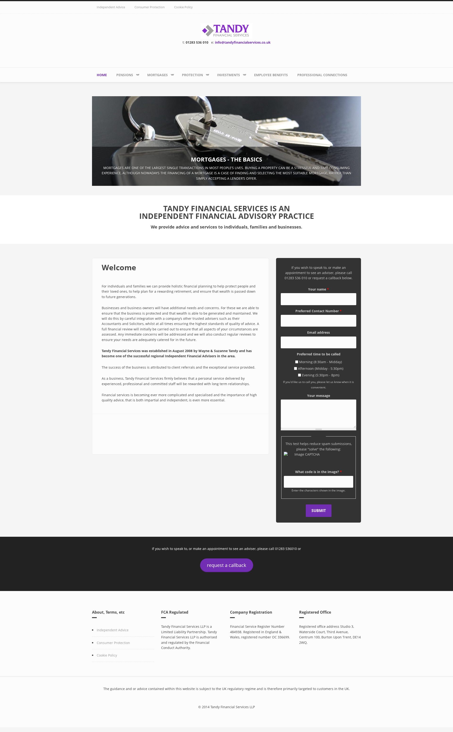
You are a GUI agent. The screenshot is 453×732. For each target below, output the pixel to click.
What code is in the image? (318, 472)
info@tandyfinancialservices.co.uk (243, 42)
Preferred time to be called (318, 354)
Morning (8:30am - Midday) (320, 362)
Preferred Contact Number (318, 311)
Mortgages (155, 77)
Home (102, 75)
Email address (318, 332)
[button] (102, 142)
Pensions (122, 77)
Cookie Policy (183, 7)
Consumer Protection (149, 7)
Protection (190, 77)
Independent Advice (111, 7)
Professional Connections (322, 75)
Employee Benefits (271, 75)
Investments (226, 77)
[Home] (226, 30)
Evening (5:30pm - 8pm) (320, 375)
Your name (318, 289)
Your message (318, 395)
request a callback (226, 565)
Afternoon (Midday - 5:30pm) (320, 368)
